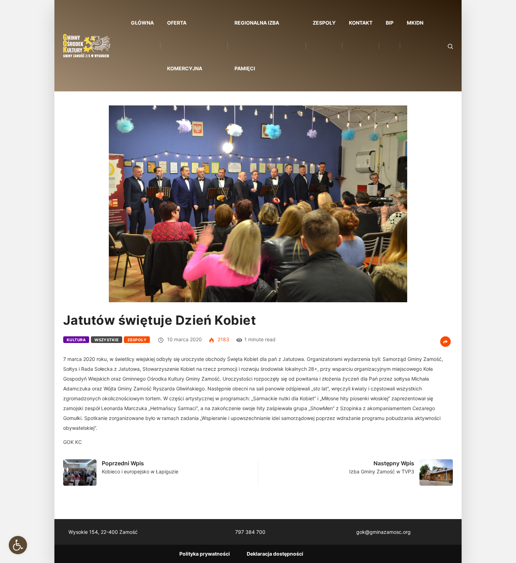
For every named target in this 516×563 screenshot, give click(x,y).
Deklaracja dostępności (275, 554)
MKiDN (415, 23)
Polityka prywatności (204, 554)
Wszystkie (106, 339)
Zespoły (324, 23)
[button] (18, 545)
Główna (142, 23)
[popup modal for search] (441, 46)
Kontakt (360, 23)
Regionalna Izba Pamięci (256, 45)
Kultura (76, 339)
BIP (389, 23)
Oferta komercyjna (184, 45)
